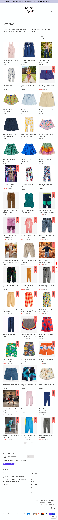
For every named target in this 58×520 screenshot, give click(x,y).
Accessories (34, 484)
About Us (42, 500)
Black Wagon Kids (17, 513)
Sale (32, 493)
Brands (33, 476)
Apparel (33, 479)
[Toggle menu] (3, 11)
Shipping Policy (51, 502)
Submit (30, 457)
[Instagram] (54, 507)
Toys (32, 487)
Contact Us (49, 500)
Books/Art (34, 490)
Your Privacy (52, 504)
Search (37, 500)
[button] (56, 264)
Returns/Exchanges (41, 502)
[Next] (32, 443)
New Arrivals (34, 473)
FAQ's (53, 500)
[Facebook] (51, 507)
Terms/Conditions (43, 504)
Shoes (32, 481)
